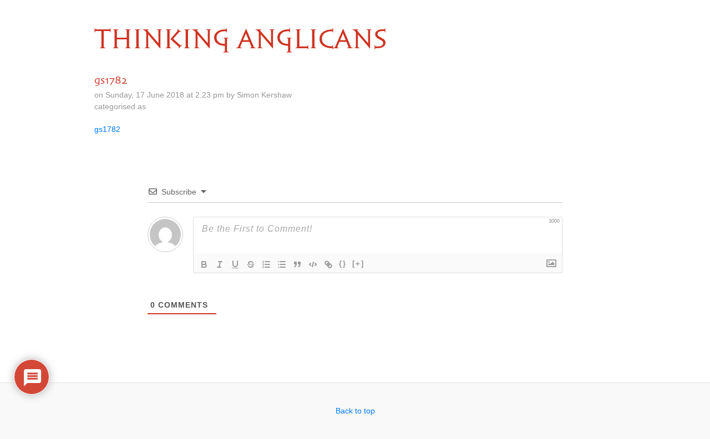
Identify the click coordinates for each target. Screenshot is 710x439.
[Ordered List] (266, 264)
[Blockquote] (297, 264)
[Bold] (204, 264)
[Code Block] (313, 264)
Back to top (355, 410)
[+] (358, 263)
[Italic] (219, 264)
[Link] (328, 264)
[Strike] (250, 264)
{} (343, 263)
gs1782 (107, 129)
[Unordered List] (282, 264)
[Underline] (235, 264)
